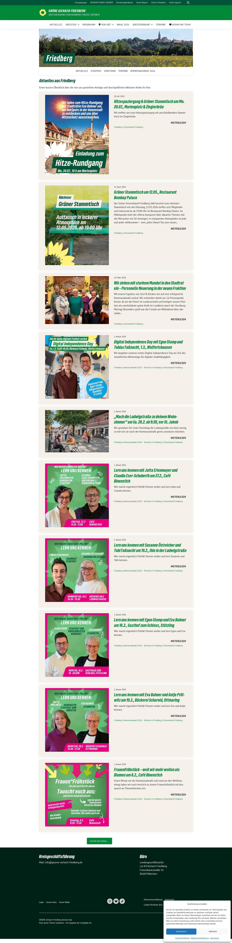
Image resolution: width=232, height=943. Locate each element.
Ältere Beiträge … (99, 841)
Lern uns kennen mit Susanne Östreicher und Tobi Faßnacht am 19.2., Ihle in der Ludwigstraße (150, 548)
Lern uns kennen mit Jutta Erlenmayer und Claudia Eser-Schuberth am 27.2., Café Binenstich (145, 476)
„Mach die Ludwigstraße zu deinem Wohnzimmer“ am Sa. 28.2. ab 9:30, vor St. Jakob (146, 419)
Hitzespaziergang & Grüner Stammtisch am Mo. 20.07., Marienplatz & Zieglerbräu (149, 104)
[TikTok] (122, 901)
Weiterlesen (178, 123)
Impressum (214, 938)
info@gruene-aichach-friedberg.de (63, 862)
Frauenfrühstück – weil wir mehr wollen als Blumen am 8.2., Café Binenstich (147, 772)
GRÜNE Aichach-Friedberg (67, 11)
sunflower (60, 923)
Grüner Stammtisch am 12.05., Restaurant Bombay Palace (145, 195)
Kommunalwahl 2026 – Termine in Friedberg (143, 367)
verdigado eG (85, 923)
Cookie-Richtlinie (182, 938)
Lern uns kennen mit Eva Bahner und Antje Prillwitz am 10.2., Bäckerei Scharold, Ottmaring (149, 697)
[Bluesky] (116, 901)
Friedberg (118, 127)
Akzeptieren (181, 931)
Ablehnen (213, 931)
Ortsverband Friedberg (133, 127)
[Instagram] (110, 901)
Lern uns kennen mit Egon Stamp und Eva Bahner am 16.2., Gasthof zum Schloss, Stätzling (150, 622)
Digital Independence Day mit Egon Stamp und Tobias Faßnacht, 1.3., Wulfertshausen (148, 344)
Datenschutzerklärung (200, 938)
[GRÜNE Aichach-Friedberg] (42, 12)
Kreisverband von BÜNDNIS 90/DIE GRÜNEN (74, 14)
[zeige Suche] (188, 2)
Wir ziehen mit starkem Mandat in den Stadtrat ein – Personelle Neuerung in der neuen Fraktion (150, 285)
